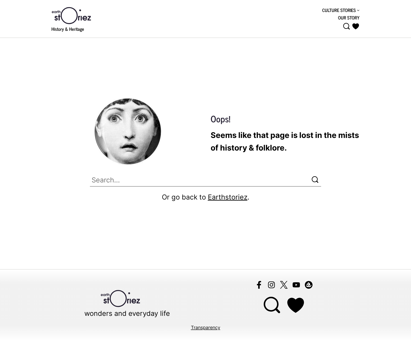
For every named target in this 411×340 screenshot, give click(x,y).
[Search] (315, 179)
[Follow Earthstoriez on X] (284, 285)
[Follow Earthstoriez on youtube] (296, 285)
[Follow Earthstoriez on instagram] (271, 285)
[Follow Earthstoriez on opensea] (309, 285)
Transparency (205, 327)
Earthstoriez (227, 197)
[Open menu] (346, 26)
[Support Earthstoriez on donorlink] (295, 305)
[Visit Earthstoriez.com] (78, 15)
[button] (356, 26)
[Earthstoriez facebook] (259, 285)
